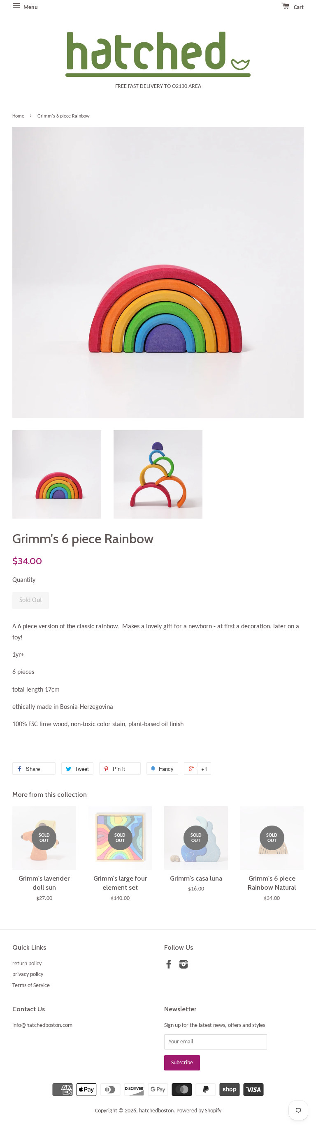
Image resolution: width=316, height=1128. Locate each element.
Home (18, 116)
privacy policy (27, 974)
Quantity (23, 580)
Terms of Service (31, 985)
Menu (30, 8)
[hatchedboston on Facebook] (168, 966)
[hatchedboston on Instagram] (183, 966)
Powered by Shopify (199, 1111)
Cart (298, 8)
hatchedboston (156, 1111)
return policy (27, 964)
